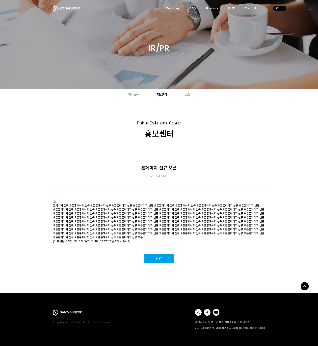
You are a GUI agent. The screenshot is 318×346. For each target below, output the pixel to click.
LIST (159, 258)
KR (277, 8)
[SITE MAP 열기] (309, 8)
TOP (305, 286)
